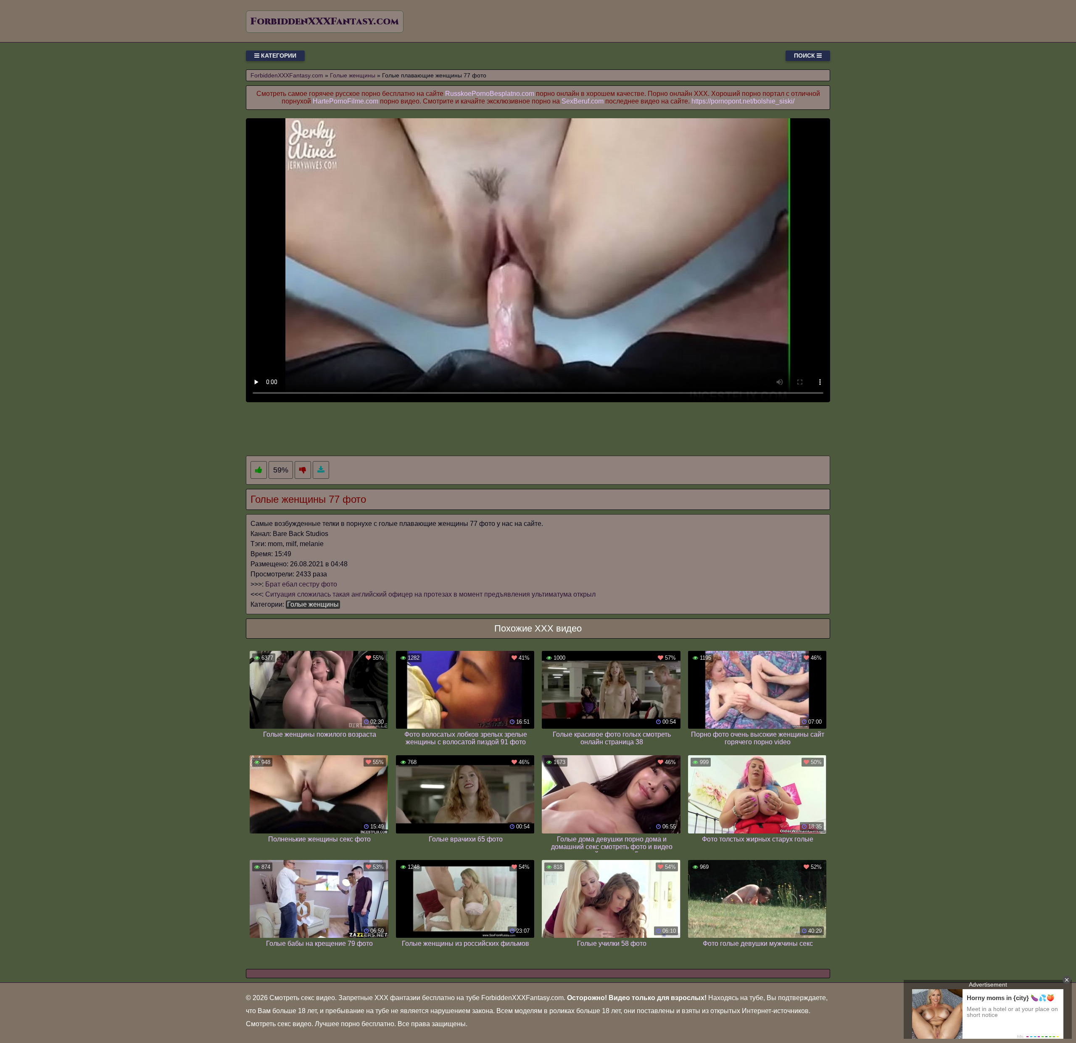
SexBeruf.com (583, 101)
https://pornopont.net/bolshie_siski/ (742, 101)
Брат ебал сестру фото (301, 584)
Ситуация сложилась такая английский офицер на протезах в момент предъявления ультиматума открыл (430, 594)
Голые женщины (313, 604)
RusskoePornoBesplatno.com (489, 93)
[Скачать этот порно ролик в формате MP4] (321, 470)
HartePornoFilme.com (345, 101)
